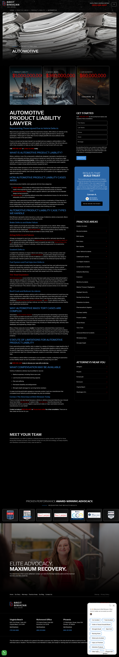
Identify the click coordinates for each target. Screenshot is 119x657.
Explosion (79, 277)
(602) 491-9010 (67, 630)
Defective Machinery (82, 272)
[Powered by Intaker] (105, 653)
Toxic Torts (79, 327)
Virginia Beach (80, 387)
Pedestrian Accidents (82, 302)
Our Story (17, 594)
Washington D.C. (81, 392)
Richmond (79, 382)
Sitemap (96, 594)
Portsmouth (79, 377)
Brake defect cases (34, 229)
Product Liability (38, 10)
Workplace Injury (81, 338)
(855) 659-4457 (99, 5)
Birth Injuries (80, 236)
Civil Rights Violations (83, 261)
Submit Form (81, 158)
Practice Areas (23, 10)
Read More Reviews (92, 204)
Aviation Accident (81, 226)
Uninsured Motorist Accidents (85, 333)
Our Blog (41, 594)
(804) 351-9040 (40, 630)
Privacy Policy (105, 594)
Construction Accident (83, 267)
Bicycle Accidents (81, 231)
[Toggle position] (110, 605)
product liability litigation (24, 315)
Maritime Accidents (82, 282)
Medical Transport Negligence (85, 287)
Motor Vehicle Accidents (83, 251)
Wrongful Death (81, 343)
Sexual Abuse (80, 322)
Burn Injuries (80, 246)
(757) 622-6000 (14, 630)
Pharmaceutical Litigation (84, 307)
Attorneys (25, 594)
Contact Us (48, 594)
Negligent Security (82, 292)
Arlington (79, 366)
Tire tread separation (16, 278)
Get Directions (14, 627)
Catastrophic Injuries (82, 256)
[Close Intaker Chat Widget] (113, 605)
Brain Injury (79, 241)
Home (12, 10)
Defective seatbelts (37, 255)
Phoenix (78, 372)
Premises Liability (81, 312)
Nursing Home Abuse (82, 297)
